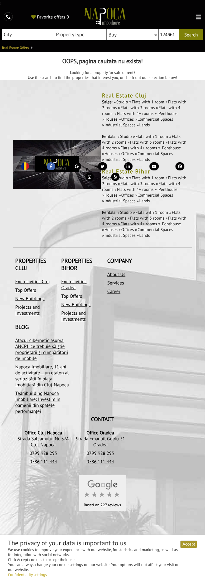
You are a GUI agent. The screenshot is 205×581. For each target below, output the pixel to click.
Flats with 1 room (149, 102)
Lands (144, 125)
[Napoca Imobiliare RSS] (115, 178)
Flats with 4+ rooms (136, 113)
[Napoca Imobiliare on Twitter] (102, 167)
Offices (128, 119)
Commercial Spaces (155, 119)
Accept (188, 544)
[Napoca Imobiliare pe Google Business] (76, 167)
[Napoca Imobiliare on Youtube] (154, 167)
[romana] (25, 167)
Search (191, 35)
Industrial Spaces (120, 125)
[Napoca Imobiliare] (105, 17)
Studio (122, 102)
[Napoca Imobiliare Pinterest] (180, 167)
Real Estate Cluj (124, 95)
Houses (111, 119)
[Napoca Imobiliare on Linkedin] (128, 167)
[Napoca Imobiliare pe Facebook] (50, 167)
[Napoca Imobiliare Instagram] (89, 178)
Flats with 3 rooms (138, 107)
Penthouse (167, 113)
